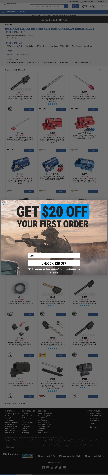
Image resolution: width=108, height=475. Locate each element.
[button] (54, 265)
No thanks (54, 273)
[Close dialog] (4, 203)
